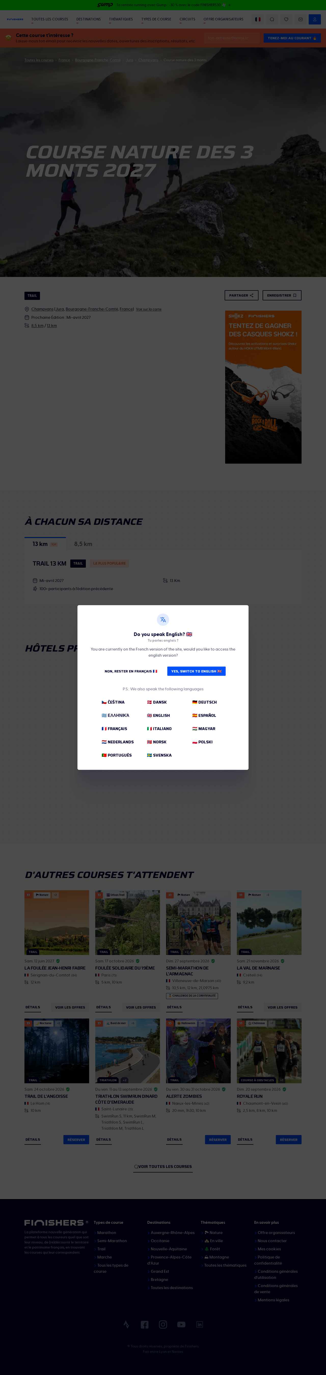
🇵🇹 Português (117, 755)
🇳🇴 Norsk (157, 742)
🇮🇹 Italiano (159, 728)
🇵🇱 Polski (202, 742)
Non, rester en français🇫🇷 (131, 671)
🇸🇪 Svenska (159, 755)
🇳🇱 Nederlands (118, 742)
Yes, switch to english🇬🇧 (196, 671)
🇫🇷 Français (114, 728)
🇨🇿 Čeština (113, 702)
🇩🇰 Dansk (157, 702)
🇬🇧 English (158, 715)
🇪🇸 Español (204, 715)
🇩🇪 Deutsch (204, 702)
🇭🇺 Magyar (203, 728)
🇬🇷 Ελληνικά (115, 715)
